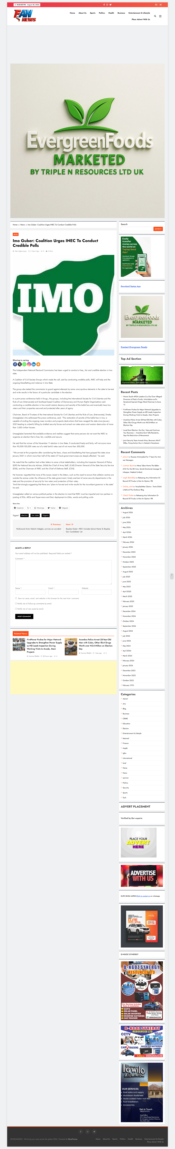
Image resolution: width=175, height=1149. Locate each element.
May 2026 (127, 527)
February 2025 (128, 601)
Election (126, 728)
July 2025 (126, 576)
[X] (20, 364)
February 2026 (128, 542)
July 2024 (126, 636)
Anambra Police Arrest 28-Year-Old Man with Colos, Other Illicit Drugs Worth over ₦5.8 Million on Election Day (95, 644)
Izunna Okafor (34, 656)
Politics (102, 13)
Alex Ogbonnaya (21, 251)
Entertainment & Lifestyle (139, 13)
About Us (82, 13)
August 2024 (128, 631)
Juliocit (125, 456)
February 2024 (128, 660)
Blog (124, 708)
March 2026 (127, 537)
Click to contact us (143, 896)
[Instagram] (29, 364)
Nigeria (46, 515)
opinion (126, 778)
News (16, 234)
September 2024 (129, 626)
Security (126, 787)
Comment (20, 558)
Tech (124, 797)
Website (85, 588)
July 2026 (126, 517)
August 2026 (128, 512)
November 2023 (129, 675)
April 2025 (127, 591)
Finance (126, 743)
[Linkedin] (34, 364)
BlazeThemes (72, 1139)
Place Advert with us (141, 19)
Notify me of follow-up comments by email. (34, 603)
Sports (92, 13)
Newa (125, 768)
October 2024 (128, 621)
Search (124, 224)
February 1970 (128, 685)
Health (111, 13)
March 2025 (127, 596)
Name (18, 588)
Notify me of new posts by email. (30, 608)
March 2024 (127, 655)
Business (121, 13)
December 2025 (129, 552)
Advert (125, 698)
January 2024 (128, 665)
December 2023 (129, 670)
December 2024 (129, 611)
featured (126, 738)
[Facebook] (15, 364)
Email (51, 588)
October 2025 (128, 562)
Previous (124, 384)
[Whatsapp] (24, 364)
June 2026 (127, 522)
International (127, 758)
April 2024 (127, 650)
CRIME (125, 718)
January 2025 (128, 606)
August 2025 (128, 571)
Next (160, 384)
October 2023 (128, 680)
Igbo (124, 753)
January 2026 (128, 547)
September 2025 (129, 566)
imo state (35, 515)
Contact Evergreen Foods (134, 347)
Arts (124, 703)
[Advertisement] (87, 44)
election (24, 515)
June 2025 (127, 581)
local (124, 763)
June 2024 (127, 641)
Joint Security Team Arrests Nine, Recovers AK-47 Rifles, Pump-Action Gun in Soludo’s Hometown (141, 441)
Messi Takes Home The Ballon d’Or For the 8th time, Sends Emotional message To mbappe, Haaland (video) (142, 468)
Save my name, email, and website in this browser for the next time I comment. (48, 598)
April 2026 (127, 532)
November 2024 (129, 616)
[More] (38, 364)
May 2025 (126, 586)
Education (126, 723)
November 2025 (129, 557)
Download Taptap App (131, 286)
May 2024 (127, 646)
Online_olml (127, 486)
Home (72, 13)
